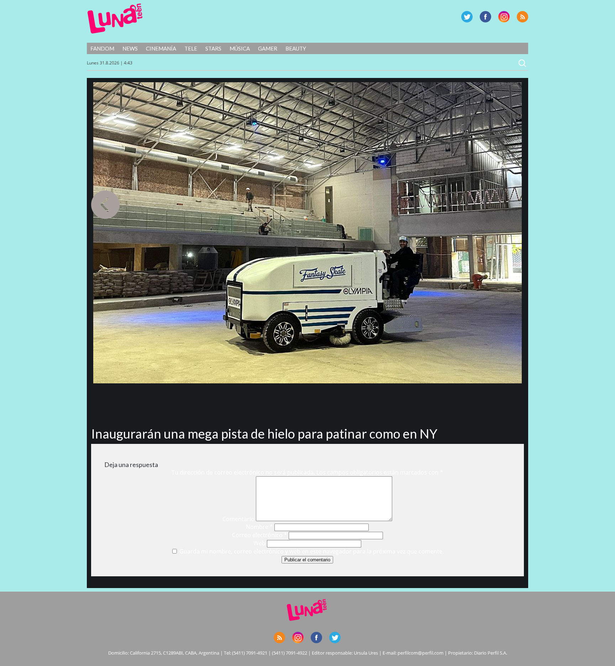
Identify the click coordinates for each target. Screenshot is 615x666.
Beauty (295, 48)
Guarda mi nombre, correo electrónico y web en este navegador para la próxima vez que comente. (311, 551)
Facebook (485, 16)
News (130, 48)
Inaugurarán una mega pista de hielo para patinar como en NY (264, 433)
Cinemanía (161, 48)
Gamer (267, 48)
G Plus (504, 16)
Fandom (102, 48)
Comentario (238, 519)
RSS (522, 16)
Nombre (259, 527)
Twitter (467, 16)
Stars (213, 48)
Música (240, 48)
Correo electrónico (259, 535)
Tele (190, 48)
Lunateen (115, 18)
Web (259, 543)
